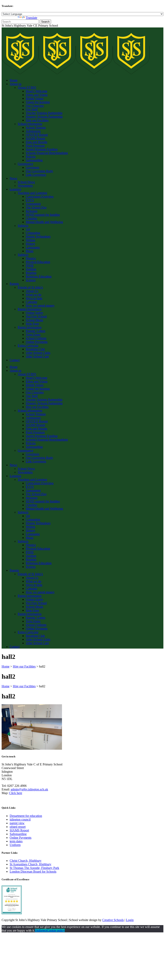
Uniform (15, 845)
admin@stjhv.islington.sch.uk (29, 789)
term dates (16, 841)
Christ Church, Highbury (25, 860)
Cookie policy (56, 930)
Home (5, 666)
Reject (43, 930)
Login (130, 920)
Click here (15, 793)
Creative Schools (113, 920)
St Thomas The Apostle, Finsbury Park (34, 868)
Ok (37, 930)
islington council (20, 819)
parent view (17, 823)
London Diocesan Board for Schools (33, 871)
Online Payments (20, 837)
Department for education (26, 816)
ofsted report (18, 826)
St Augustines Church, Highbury (30, 864)
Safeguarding (18, 834)
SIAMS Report (19, 830)
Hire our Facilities (24, 666)
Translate (31, 17)
